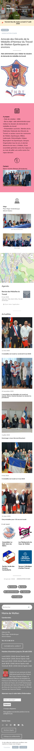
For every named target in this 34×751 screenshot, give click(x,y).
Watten (10, 8)
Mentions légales (9, 730)
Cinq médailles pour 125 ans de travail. (14, 519)
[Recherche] (29, 607)
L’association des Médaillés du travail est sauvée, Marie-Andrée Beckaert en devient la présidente (16, 396)
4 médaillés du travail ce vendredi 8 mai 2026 (16, 354)
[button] (17, 268)
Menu (17, 15)
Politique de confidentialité (12, 736)
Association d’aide (9, 33)
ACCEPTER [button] (23, 747)
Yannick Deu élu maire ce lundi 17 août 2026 (18, 22)
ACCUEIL (5, 30)
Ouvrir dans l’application (12, 304)
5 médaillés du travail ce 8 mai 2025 (13, 479)
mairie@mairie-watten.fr (12, 646)
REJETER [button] (15, 747)
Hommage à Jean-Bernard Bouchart (13, 438)
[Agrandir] (29, 172)
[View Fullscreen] (2, 255)
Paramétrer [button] (7, 747)
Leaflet (32, 282)
